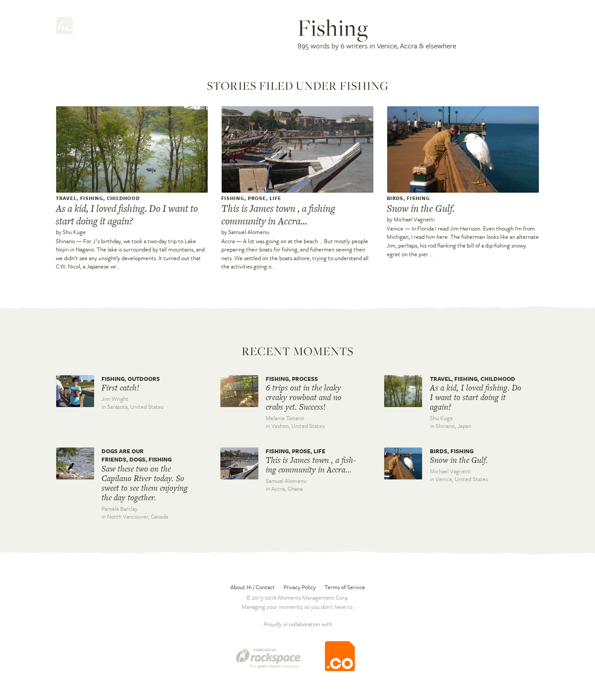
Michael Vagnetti (414, 219)
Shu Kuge (74, 231)
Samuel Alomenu (248, 231)
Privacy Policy (300, 587)
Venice (395, 228)
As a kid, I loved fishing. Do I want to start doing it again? (127, 214)
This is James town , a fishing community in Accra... (278, 214)
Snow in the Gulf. (421, 208)
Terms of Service (345, 587)
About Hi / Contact (252, 587)
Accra (228, 241)
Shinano (65, 241)
